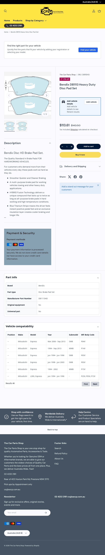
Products (17, 20)
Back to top (53, 429)
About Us (59, 458)
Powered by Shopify (32, 546)
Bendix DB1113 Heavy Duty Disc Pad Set (25, 32)
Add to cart (89, 146)
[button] (99, 11)
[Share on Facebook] (75, 177)
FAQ (56, 463)
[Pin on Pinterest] (81, 177)
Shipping (74, 129)
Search (58, 448)
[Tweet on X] (69, 177)
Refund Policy (61, 453)
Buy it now (80, 155)
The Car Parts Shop (68, 74)
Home (7, 20)
